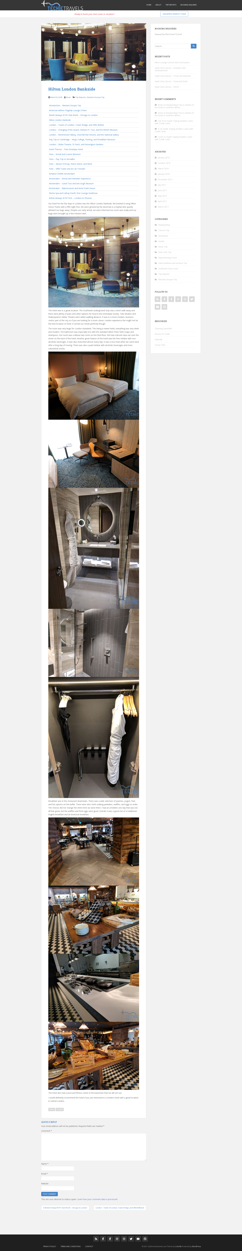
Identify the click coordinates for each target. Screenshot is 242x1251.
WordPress (196, 1246)
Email (44, 1173)
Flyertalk (158, 339)
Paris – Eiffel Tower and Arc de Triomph (67, 168)
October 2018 (164, 163)
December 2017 (165, 179)
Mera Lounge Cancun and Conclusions (172, 62)
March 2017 (163, 206)
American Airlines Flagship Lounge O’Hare (68, 110)
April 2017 (162, 201)
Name (44, 1163)
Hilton (51, 1109)
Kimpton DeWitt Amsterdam (62, 173)
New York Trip (164, 252)
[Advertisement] (92, 1220)
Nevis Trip (162, 246)
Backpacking (164, 224)
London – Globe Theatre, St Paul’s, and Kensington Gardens (76, 144)
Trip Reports (171, 5)
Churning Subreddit (163, 328)
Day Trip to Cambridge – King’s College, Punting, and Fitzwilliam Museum (82, 139)
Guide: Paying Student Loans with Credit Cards (174, 122)
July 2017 (162, 185)
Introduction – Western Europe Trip (65, 105)
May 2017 (162, 195)
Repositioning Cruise (167, 257)
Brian (68, 97)
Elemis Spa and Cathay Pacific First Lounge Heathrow (73, 193)
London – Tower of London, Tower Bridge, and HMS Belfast (76, 125)
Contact (89, 1246)
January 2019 (164, 157)
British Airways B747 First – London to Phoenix (70, 198)
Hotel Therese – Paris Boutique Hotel (66, 149)
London (60, 1109)
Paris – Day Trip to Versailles (62, 159)
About (158, 5)
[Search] (193, 46)
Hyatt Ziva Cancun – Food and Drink (171, 81)
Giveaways (163, 235)
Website (44, 1183)
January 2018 (164, 174)
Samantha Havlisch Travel (174, 13)
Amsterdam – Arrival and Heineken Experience (70, 178)
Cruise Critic (160, 345)
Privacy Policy (49, 1246)
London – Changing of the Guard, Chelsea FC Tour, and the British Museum (83, 129)
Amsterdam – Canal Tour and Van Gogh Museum (71, 183)
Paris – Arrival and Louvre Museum (65, 154)
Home (148, 5)
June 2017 (162, 190)
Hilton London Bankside (60, 120)
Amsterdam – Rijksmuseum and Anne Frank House (72, 188)
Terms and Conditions (71, 1246)
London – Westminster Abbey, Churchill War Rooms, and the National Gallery (84, 134)
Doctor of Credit (162, 334)
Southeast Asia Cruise (168, 268)
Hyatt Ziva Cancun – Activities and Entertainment (170, 69)
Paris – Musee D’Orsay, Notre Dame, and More (70, 164)
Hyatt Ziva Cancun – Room (167, 86)
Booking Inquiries (189, 5)
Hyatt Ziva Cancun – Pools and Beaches (173, 76)
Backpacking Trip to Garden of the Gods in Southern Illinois (174, 106)
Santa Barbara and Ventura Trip (172, 263)
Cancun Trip (163, 230)
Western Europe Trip (95, 97)
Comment (46, 1131)
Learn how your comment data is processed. (97, 1199)
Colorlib (178, 1246)
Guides (161, 241)
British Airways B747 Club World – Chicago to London (73, 115)
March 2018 (163, 168)
